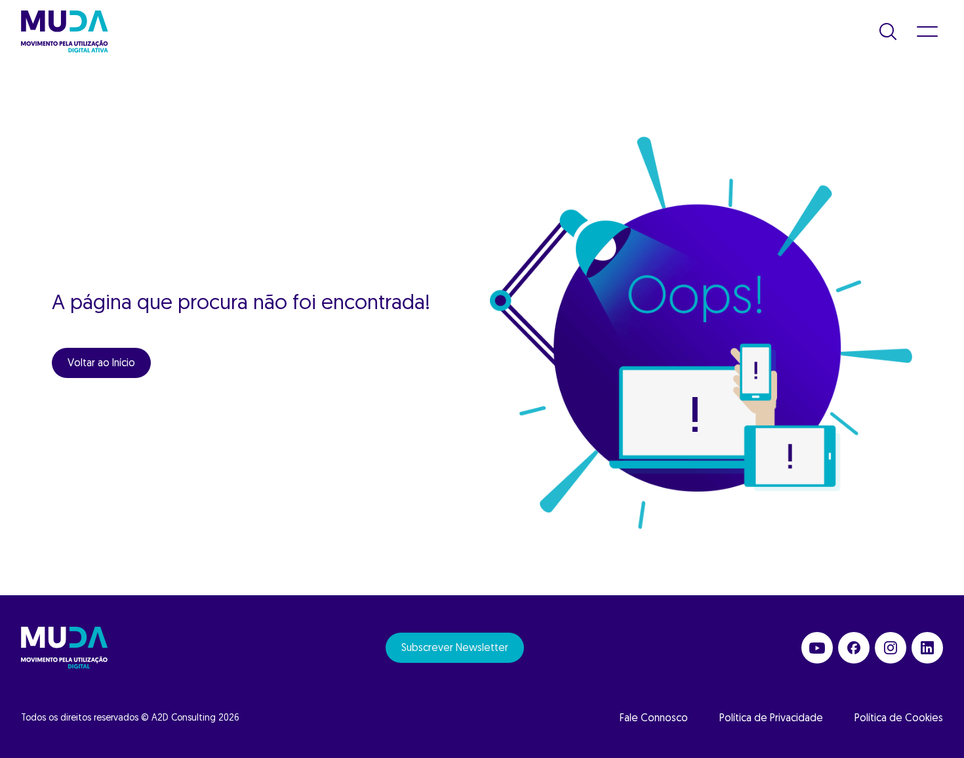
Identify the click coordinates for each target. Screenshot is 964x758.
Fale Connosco (654, 718)
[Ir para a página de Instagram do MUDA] (890, 647)
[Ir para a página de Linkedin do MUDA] (927, 647)
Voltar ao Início (101, 363)
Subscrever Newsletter (454, 648)
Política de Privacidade (771, 718)
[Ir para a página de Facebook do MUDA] (854, 647)
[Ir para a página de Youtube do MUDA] (817, 647)
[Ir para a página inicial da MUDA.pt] (64, 32)
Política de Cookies (898, 718)
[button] (888, 31)
